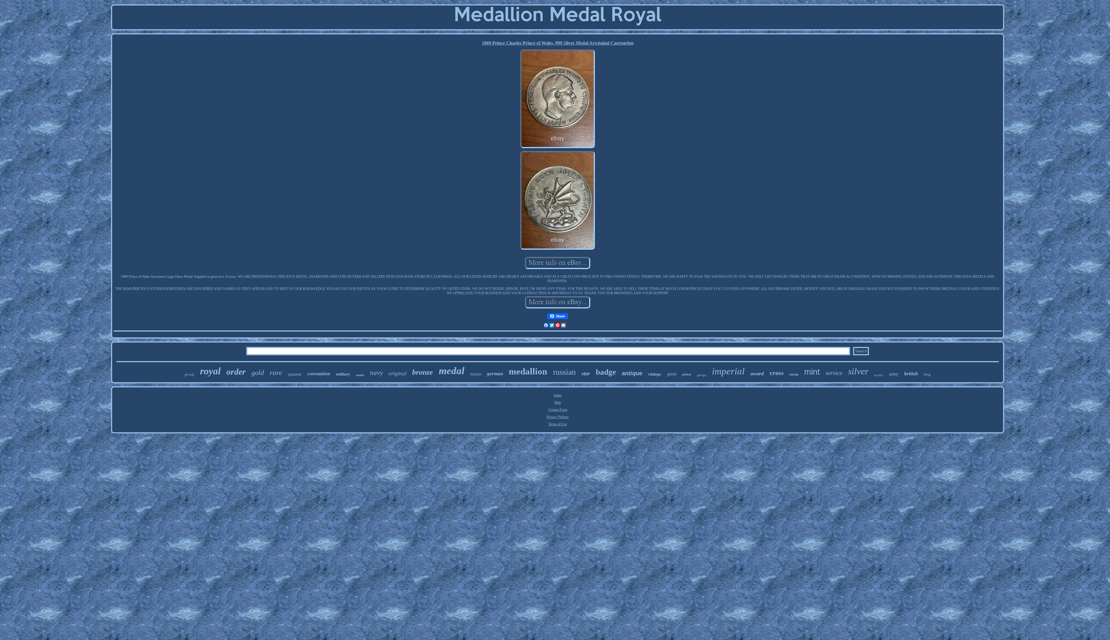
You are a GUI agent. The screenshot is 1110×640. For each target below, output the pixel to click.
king (927, 374)
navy (376, 372)
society (878, 375)
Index (558, 395)
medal (452, 370)
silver (858, 371)
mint (812, 371)
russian (564, 371)
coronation (318, 373)
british (911, 373)
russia (793, 374)
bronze (422, 372)
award (757, 373)
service (834, 372)
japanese (294, 374)
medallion (528, 371)
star (586, 373)
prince (686, 374)
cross (776, 372)
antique (632, 373)
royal (210, 371)
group (189, 374)
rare (276, 372)
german (495, 373)
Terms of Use (557, 424)
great (671, 374)
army (893, 374)
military (343, 374)
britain (475, 374)
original (397, 373)
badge (606, 372)
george (701, 375)
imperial (728, 371)
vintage (654, 374)
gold (257, 372)
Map (557, 402)
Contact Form (557, 410)
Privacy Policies (558, 417)
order (236, 371)
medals (360, 375)
